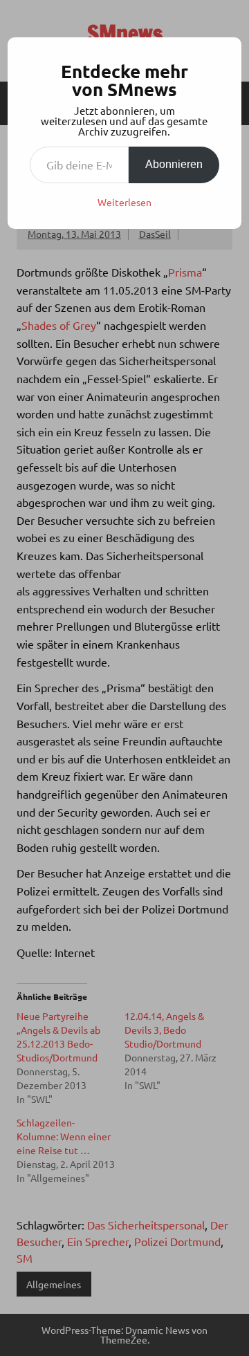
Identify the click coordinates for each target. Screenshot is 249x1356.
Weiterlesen (124, 202)
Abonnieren (174, 164)
